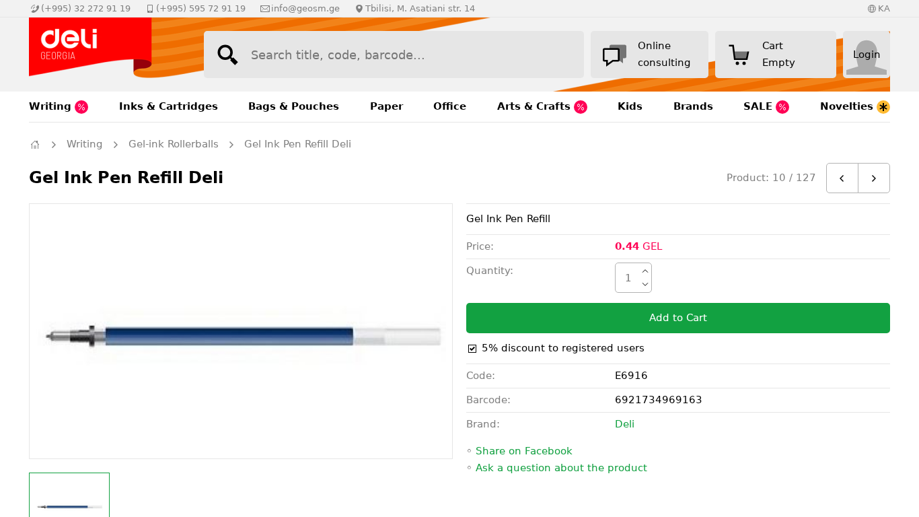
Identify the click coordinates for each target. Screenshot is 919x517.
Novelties (848, 106)
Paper (386, 106)
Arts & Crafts (535, 106)
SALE (759, 106)
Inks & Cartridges (168, 106)
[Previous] (842, 178)
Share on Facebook (524, 451)
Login (867, 54)
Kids (630, 106)
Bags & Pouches (293, 106)
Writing (52, 106)
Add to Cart (678, 318)
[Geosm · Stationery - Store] (103, 54)
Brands (693, 106)
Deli (624, 424)
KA (884, 8)
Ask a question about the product (561, 468)
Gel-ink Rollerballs (173, 144)
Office (449, 106)
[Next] (874, 178)
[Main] (35, 144)
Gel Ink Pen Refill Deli (297, 144)
